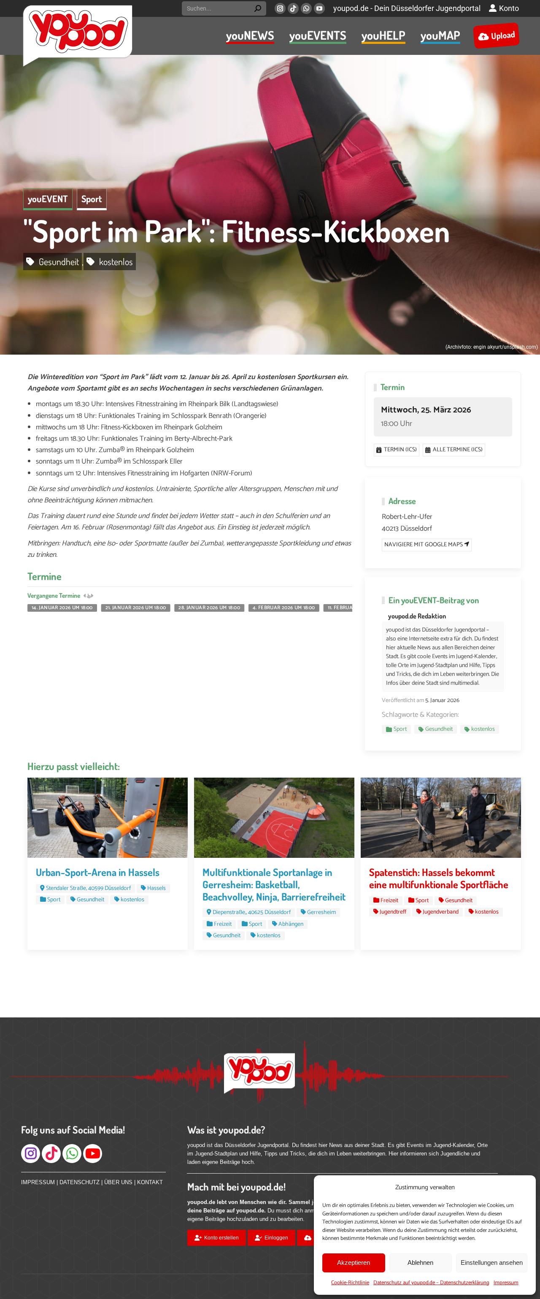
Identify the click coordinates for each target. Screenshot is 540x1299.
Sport (91, 198)
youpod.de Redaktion (417, 616)
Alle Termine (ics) (458, 450)
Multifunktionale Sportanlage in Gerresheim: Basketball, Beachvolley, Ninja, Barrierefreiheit (274, 884)
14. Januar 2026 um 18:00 (62, 608)
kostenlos (116, 261)
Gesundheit (59, 261)
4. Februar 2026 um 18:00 (284, 608)
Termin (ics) (400, 450)
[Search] (257, 8)
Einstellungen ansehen (492, 1262)
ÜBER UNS (118, 1182)
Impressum (506, 1282)
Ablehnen (420, 1262)
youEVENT (48, 198)
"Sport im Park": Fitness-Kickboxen (236, 230)
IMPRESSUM (38, 1182)
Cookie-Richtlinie (350, 1282)
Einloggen (276, 1238)
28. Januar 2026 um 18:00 (209, 608)
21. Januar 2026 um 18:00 (135, 608)
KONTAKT (150, 1182)
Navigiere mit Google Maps (424, 545)
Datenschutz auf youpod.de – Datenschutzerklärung (431, 1282)
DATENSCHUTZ (79, 1182)
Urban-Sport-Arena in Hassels (97, 872)
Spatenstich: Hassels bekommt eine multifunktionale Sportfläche (438, 878)
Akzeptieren (353, 1262)
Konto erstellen (221, 1238)
